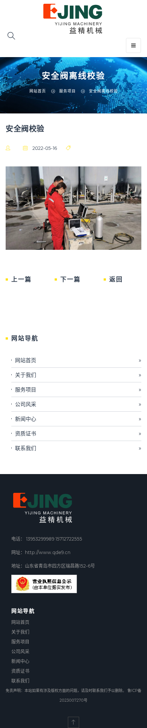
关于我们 (78, 375)
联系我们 (78, 448)
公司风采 (78, 404)
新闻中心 (78, 418)
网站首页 (37, 91)
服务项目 (78, 389)
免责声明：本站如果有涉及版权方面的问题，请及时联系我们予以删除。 (66, 690)
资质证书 (78, 433)
